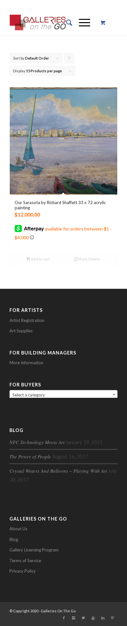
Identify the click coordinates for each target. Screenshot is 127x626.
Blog (13, 539)
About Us (18, 528)
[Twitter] (83, 618)
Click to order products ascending (69, 59)
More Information (26, 362)
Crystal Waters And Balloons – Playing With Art (58, 470)
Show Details (89, 259)
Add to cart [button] (40, 259)
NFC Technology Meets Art (36, 442)
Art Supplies (21, 330)
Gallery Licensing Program (34, 549)
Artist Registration (26, 320)
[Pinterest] (113, 618)
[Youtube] (93, 618)
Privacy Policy (22, 571)
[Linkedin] (103, 618)
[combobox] (63, 394)
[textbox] (63, 394)
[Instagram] (73, 618)
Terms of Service (25, 560)
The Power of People (30, 456)
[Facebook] (64, 618)
